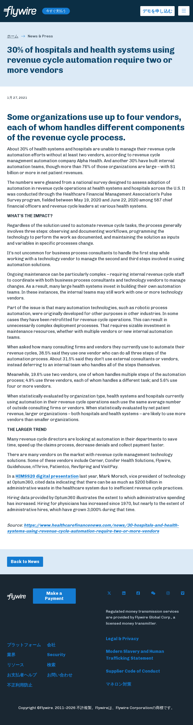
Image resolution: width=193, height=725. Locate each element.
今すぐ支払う (56, 11)
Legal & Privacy (122, 638)
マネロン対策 (118, 684)
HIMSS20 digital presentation (47, 476)
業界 (11, 654)
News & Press (40, 36)
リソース (15, 664)
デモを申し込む (157, 11)
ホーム (12, 36)
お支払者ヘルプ (22, 675)
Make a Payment (54, 596)
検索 (51, 664)
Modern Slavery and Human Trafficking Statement (135, 655)
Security (56, 654)
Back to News (25, 561)
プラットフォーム (24, 644)
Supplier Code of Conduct (133, 671)
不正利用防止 (19, 685)
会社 (51, 644)
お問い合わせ (59, 675)
